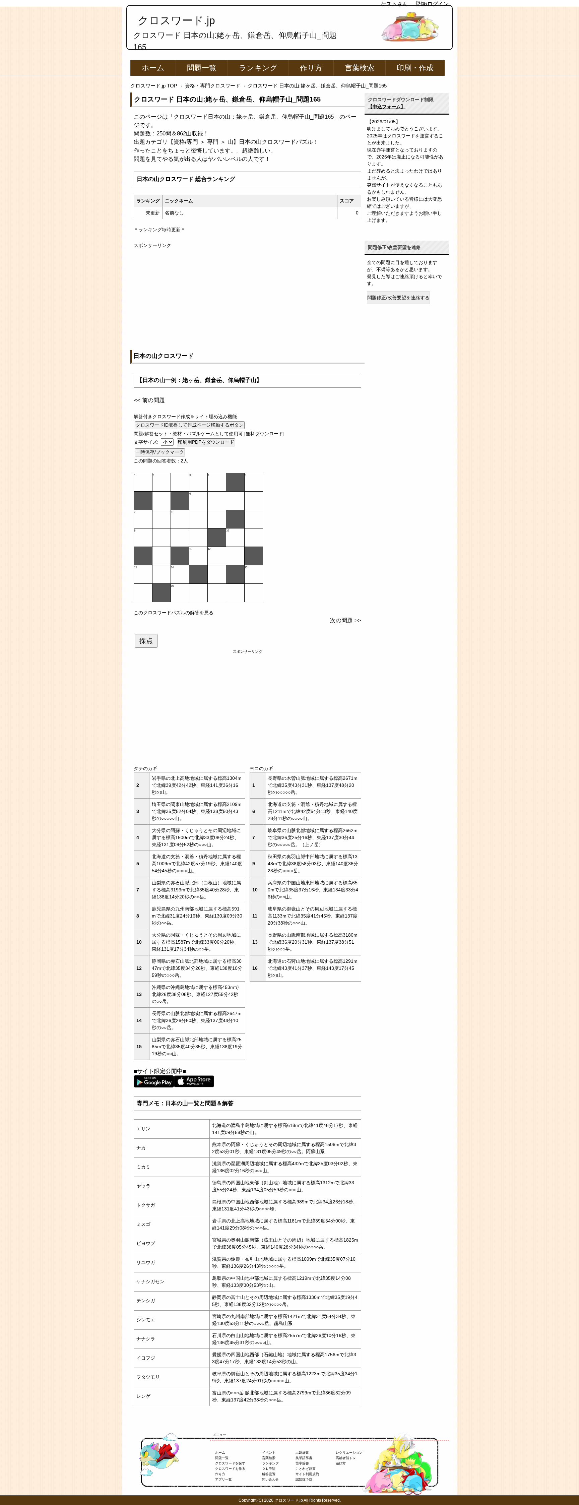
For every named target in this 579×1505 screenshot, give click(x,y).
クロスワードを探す (230, 1463)
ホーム (153, 68)
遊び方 (341, 1463)
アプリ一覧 (223, 1479)
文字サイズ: (147, 442)
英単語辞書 (304, 1458)
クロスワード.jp (176, 20)
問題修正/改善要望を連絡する (398, 297)
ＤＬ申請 (268, 1468)
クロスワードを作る (230, 1468)
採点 (146, 640)
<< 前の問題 (149, 400)
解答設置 (268, 1474)
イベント (268, 1452)
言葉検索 (359, 68)
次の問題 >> (345, 620)
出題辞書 (302, 1452)
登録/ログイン (432, 4)
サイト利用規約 (307, 1474)
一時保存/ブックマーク (160, 452)
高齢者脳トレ (346, 1458)
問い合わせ (270, 1479)
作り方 (311, 68)
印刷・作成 (415, 68)
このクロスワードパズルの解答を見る (173, 612)
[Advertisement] (247, 296)
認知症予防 (304, 1479)
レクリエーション (349, 1452)
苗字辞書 (302, 1463)
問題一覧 (201, 68)
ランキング (258, 68)
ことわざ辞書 (306, 1468)
